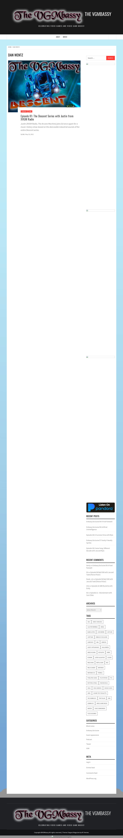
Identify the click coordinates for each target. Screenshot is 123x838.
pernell (100, 673)
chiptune (90, 637)
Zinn (87, 586)
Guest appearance (92, 735)
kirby (108, 652)
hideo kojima (92, 652)
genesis (103, 642)
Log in (88, 762)
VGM (30, 111)
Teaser (88, 744)
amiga (102, 627)
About (58, 37)
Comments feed (91, 773)
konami (90, 657)
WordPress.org (91, 778)
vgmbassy (91, 703)
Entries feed (90, 768)
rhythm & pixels (92, 683)
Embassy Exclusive (101, 637)
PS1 (111, 678)
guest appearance (93, 647)
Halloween (105, 647)
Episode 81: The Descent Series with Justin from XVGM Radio (47, 117)
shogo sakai (108, 688)
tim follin (102, 698)
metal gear (99, 662)
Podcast (24, 111)
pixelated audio (92, 678)
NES (107, 662)
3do (89, 622)
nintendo (101, 668)
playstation (103, 678)
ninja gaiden (91, 668)
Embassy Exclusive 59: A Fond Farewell (99, 522)
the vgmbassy (92, 698)
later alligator (100, 657)
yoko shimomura (100, 708)
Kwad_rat (89, 579)
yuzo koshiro (92, 713)
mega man (91, 662)
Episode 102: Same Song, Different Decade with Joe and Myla (98, 549)
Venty (88, 565)
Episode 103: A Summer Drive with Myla (99, 535)
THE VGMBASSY (98, 14)
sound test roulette (99, 693)
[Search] (112, 37)
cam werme (101, 632)
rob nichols (104, 683)
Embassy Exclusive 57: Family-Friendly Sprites (99, 541)
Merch (65, 37)
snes (89, 693)
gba (97, 642)
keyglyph (101, 652)
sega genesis (97, 688)
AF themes (85, 832)
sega (89, 688)
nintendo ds (91, 673)
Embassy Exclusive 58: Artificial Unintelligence (96, 528)
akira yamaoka (97, 622)
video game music (102, 703)
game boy (90, 642)
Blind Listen (91, 632)
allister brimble (93, 627)
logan (109, 657)
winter (90, 708)
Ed (24, 134)
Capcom (109, 632)
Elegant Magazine (74, 832)
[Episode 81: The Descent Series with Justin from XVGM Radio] (44, 86)
